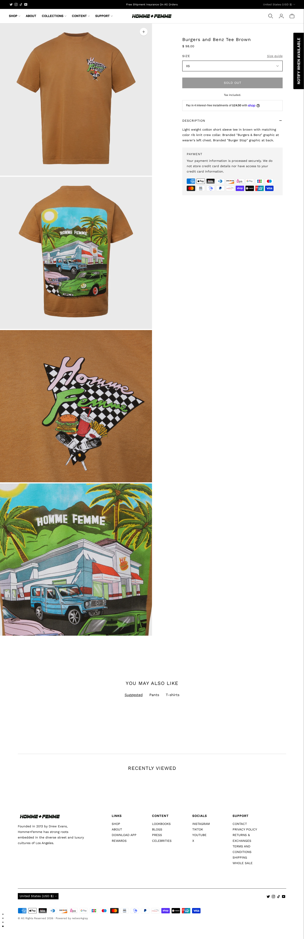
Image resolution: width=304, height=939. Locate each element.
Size (186, 56)
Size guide (275, 56)
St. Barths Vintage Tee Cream (108, 828)
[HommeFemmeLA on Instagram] (16, 4)
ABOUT (31, 16)
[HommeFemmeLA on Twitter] (11, 4)
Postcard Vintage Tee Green (175, 828)
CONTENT (79, 16)
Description (193, 120)
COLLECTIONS (52, 16)
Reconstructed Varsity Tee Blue (41, 828)
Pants (154, 695)
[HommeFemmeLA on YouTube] (25, 4)
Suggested (134, 695)
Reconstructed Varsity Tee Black (247, 828)
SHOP (13, 16)
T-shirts (172, 695)
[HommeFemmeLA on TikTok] (20, 4)
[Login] (281, 16)
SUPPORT (102, 16)
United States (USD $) (277, 4)
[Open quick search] (271, 16)
